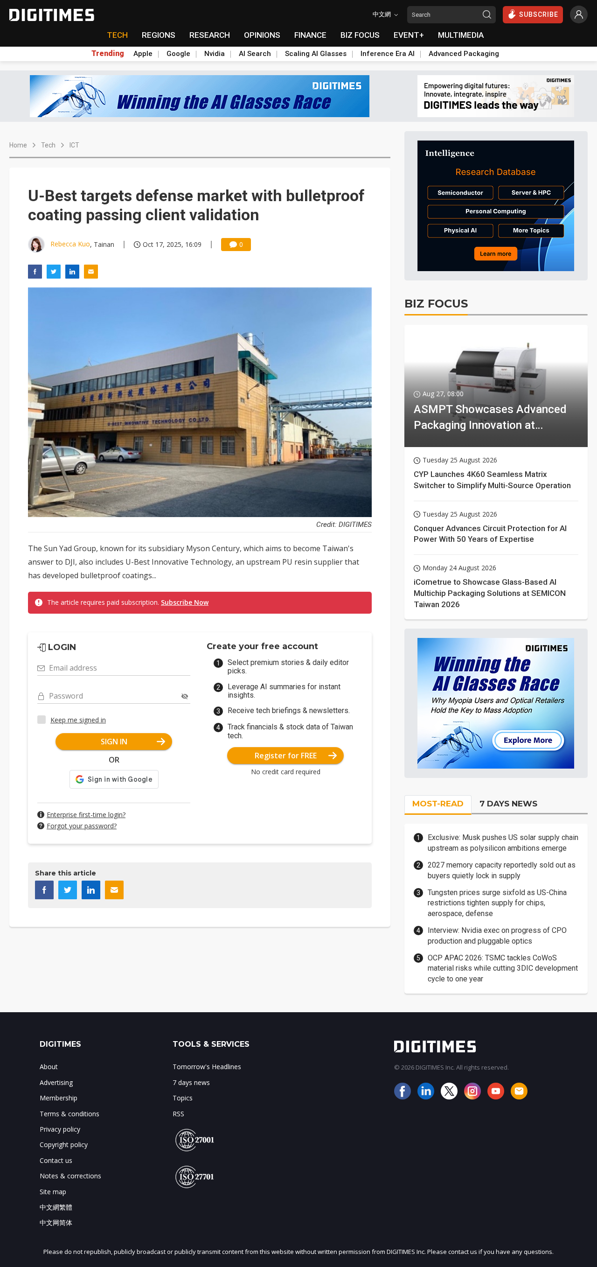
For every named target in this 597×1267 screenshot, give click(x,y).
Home (18, 145)
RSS (178, 1113)
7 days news (191, 1082)
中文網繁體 (56, 1207)
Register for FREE (286, 755)
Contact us (56, 1160)
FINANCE (310, 35)
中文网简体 (56, 1222)
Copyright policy (64, 1144)
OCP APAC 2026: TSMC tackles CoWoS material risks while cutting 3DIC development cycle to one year (503, 968)
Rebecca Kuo (70, 243)
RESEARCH (209, 35)
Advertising (56, 1082)
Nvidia (214, 53)
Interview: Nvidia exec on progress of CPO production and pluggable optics (497, 935)
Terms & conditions (69, 1113)
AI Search (255, 53)
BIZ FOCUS (360, 35)
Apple (143, 53)
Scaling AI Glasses (316, 53)
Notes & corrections (70, 1175)
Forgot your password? (82, 825)
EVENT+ (409, 35)
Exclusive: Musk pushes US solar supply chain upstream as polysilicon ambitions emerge (503, 842)
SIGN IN (114, 741)
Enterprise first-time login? (86, 814)
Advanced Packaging (464, 53)
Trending (107, 53)
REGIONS (158, 35)
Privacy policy (60, 1129)
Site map (53, 1191)
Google (178, 53)
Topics (183, 1097)
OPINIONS (262, 35)
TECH (117, 35)
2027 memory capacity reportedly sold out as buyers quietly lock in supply (502, 870)
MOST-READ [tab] (438, 803)
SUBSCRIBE (538, 14)
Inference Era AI (388, 53)
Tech (48, 145)
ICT (74, 145)
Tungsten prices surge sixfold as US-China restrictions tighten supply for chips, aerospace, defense (497, 903)
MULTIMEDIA (461, 35)
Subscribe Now (184, 602)
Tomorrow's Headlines (207, 1066)
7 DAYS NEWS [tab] (508, 803)
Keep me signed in (78, 719)
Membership (58, 1097)
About (49, 1066)
